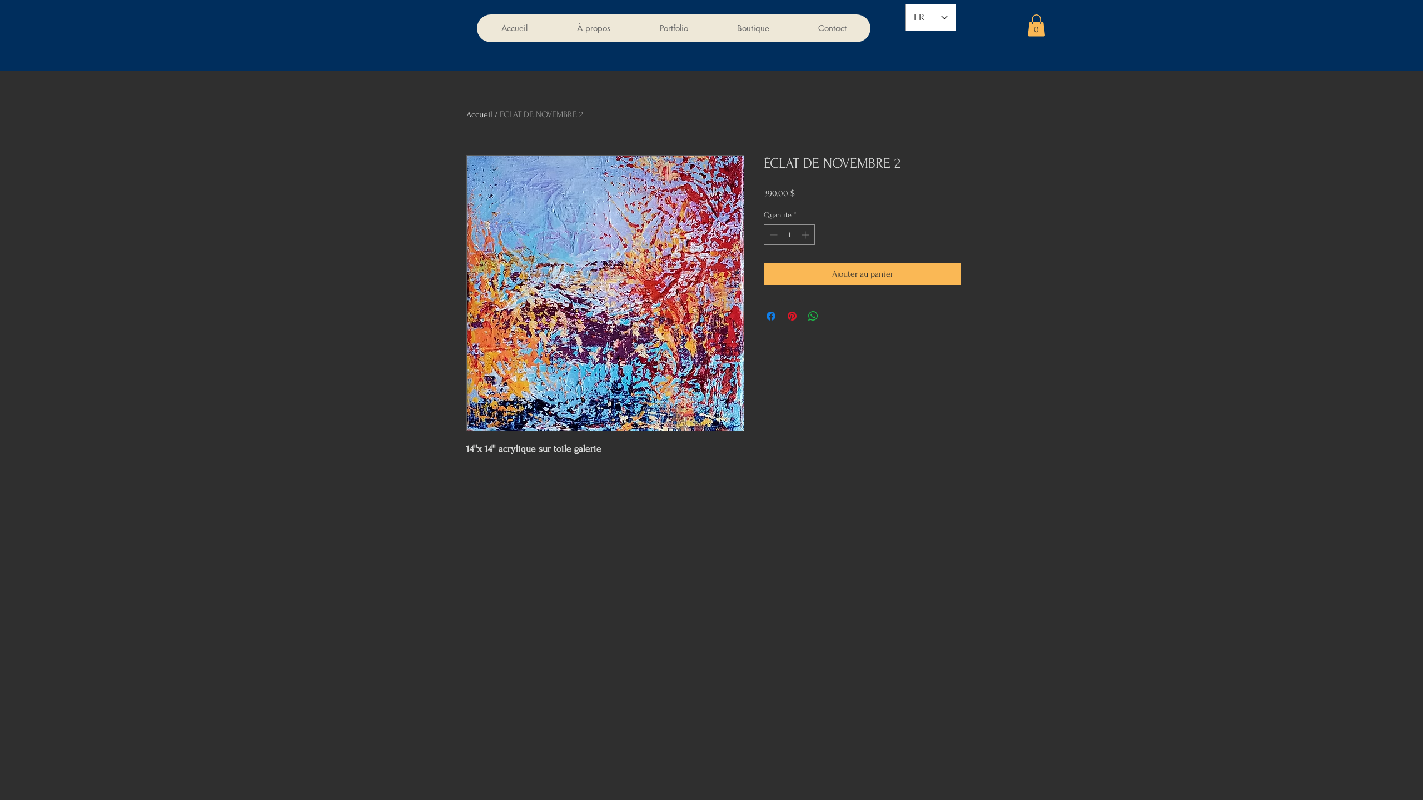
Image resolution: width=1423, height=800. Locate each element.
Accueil (479, 114)
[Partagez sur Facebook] (771, 316)
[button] (1036, 25)
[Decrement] (772, 234)
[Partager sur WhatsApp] (813, 316)
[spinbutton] (789, 234)
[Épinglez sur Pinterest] (792, 316)
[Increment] (806, 234)
